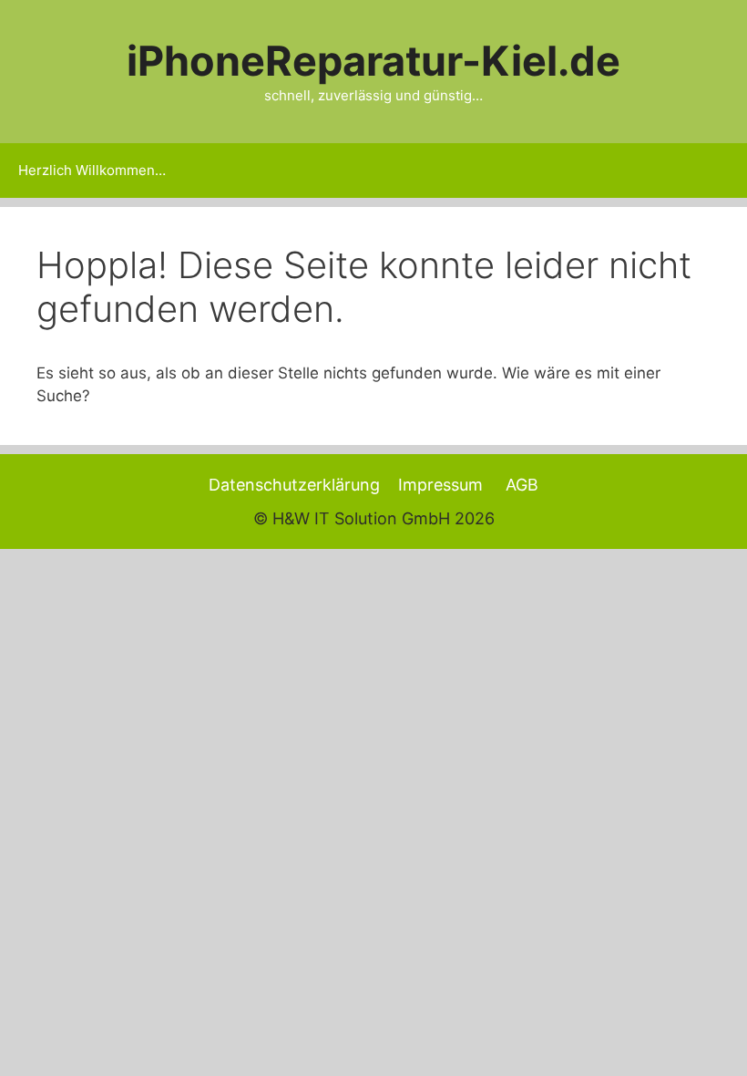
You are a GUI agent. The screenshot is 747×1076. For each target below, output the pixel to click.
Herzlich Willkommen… (92, 170)
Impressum (440, 484)
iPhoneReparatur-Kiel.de (373, 61)
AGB (522, 484)
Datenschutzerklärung (294, 484)
